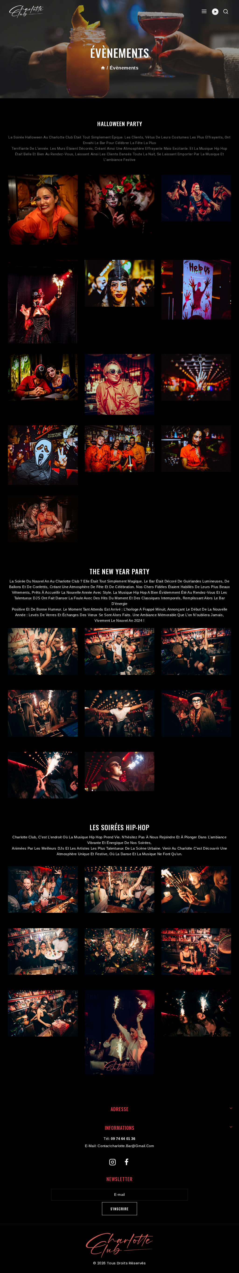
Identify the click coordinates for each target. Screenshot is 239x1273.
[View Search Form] (225, 11)
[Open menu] (204, 11)
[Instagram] (112, 1162)
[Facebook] (127, 1162)
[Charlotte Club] (26, 12)
